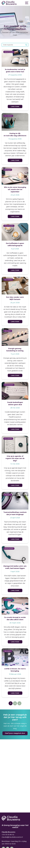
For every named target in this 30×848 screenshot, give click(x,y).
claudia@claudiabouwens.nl (12, 837)
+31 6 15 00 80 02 (8, 835)
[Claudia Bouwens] (11, 818)
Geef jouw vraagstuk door (15, 733)
